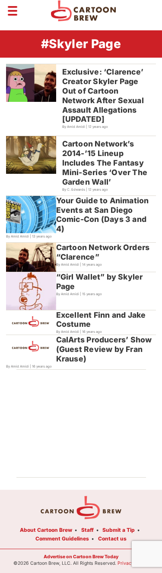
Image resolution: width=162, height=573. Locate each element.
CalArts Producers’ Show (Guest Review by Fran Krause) (104, 349)
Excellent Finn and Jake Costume (101, 319)
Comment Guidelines (62, 538)
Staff (87, 530)
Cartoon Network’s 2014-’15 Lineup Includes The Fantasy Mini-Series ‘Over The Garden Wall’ (104, 162)
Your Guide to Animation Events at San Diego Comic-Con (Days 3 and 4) (102, 215)
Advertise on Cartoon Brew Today (81, 557)
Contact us (112, 538)
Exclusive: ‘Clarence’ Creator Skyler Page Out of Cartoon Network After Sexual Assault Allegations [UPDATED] (103, 95)
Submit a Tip (118, 530)
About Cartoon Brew (46, 530)
